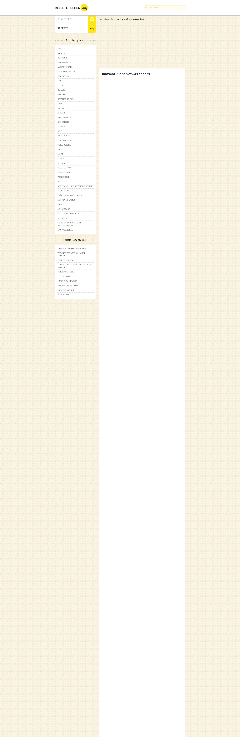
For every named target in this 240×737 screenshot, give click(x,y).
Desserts (62, 218)
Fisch (60, 81)
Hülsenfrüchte (66, 191)
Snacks (61, 159)
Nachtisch (63, 122)
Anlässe (62, 49)
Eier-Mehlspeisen (66, 72)
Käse (60, 104)
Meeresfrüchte (65, 117)
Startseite (65, 19)
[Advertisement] (122, 42)
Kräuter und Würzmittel (70, 195)
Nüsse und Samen (67, 200)
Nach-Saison (64, 62)
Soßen (61, 163)
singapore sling (66, 272)
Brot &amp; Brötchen (68, 214)
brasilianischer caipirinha (72, 248)
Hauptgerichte (65, 230)
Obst (60, 131)
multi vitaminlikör (67, 281)
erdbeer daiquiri (66, 290)
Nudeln (61, 127)
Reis (60, 149)
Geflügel (62, 90)
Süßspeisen (64, 172)
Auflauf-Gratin (65, 67)
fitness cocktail (66, 260)
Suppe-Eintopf (65, 168)
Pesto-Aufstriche (67, 140)
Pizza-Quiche (64, 145)
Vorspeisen (63, 177)
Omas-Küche (64, 136)
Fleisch (61, 85)
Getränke (62, 58)
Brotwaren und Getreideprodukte (75, 186)
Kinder (61, 113)
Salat (60, 154)
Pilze (60, 204)
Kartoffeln (63, 108)
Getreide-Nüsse (65, 99)
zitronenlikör (65, 276)
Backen (111, 19)
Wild (60, 182)
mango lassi (64, 295)
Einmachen (63, 76)
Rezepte (63, 28)
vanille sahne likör (68, 286)
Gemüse (61, 94)
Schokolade (64, 209)
